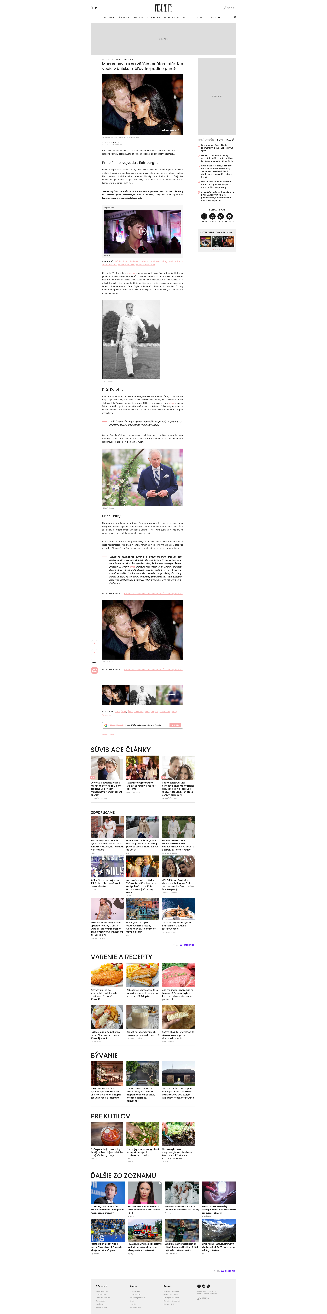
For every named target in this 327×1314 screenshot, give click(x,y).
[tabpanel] (217, 173)
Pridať (176, 725)
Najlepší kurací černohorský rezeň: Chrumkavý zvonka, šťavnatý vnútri (105, 1035)
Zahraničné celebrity (128, 59)
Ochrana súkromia (102, 1294)
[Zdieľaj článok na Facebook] (94, 652)
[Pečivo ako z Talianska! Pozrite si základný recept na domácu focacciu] (178, 1017)
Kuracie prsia (96, 1041)
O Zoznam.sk (101, 1286)
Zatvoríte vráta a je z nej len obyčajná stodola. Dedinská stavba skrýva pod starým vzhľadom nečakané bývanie (178, 1093)
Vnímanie (106, 715)
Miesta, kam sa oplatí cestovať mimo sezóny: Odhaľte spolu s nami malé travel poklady (216, 184)
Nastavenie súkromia (103, 1298)
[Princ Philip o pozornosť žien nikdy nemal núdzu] (142, 695)
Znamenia (138, 711)
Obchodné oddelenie (171, 1294)
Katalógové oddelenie (171, 1298)
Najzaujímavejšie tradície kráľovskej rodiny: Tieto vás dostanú (141, 785)
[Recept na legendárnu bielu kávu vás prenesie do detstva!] (142, 1017)
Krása (117, 711)
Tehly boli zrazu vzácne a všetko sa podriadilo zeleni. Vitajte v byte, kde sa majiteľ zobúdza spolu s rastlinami (106, 1093)
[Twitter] (208, 1286)
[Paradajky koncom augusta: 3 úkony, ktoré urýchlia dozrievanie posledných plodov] (142, 1134)
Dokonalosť (165, 711)
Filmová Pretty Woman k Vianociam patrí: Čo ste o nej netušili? (153, 593)
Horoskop (138, 17)
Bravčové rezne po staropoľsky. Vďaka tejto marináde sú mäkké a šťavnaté (104, 994)
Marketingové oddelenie (172, 1301)
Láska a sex (123, 17)
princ (133, 566)
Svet (147, 711)
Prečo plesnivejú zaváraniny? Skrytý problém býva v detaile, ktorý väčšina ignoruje (107, 1152)
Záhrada (129, 1162)
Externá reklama (135, 1294)
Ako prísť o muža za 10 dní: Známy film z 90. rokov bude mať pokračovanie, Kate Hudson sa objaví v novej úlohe (217, 196)
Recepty (201, 17)
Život (130, 711)
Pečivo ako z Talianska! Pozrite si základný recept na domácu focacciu (178, 1035)
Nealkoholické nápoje (134, 1038)
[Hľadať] (235, 17)
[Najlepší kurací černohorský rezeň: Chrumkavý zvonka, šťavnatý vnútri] (107, 1017)
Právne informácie (102, 1291)
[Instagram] (203, 1286)
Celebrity (109, 17)
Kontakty (168, 1286)
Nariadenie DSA (101, 1307)
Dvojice (154, 711)
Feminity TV (214, 17)
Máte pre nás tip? (169, 1304)
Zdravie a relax (171, 17)
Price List (133, 1304)
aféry (171, 403)
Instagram (212, 221)
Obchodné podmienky (137, 1298)
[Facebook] (199, 1286)
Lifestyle (188, 17)
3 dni (220, 139)
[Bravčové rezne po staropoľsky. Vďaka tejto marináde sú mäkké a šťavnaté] (107, 975)
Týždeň (230, 139)
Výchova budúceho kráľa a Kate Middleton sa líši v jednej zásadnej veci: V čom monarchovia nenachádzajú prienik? (106, 789)
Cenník (132, 1301)
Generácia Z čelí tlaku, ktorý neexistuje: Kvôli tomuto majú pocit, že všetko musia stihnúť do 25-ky (218, 158)
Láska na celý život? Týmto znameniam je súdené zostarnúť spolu (217, 148)
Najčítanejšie (206, 139)
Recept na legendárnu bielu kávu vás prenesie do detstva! (142, 1033)
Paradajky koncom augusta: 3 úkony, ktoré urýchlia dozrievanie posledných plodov (142, 1154)
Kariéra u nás (100, 1301)
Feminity (118, 59)
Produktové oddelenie (171, 1291)
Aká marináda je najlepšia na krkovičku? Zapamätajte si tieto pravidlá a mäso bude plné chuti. (178, 994)
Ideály (174, 711)
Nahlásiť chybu (108, 734)
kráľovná (131, 273)
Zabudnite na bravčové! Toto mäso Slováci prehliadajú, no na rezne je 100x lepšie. (142, 993)
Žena (123, 711)
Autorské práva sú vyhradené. (207, 1293)
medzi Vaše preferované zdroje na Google (134, 725)
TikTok (220, 221)
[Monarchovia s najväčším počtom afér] (115, 695)
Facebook (204, 221)
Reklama (133, 1286)
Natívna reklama (135, 1307)
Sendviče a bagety (169, 1041)
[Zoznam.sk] (204, 1299)
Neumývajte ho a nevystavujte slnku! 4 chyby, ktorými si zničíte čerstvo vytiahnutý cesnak (177, 1154)
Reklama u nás (135, 1291)
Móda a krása (153, 17)
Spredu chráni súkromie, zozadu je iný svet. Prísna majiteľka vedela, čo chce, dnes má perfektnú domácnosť (140, 1094)
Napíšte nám (100, 1304)
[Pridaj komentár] (94, 643)
